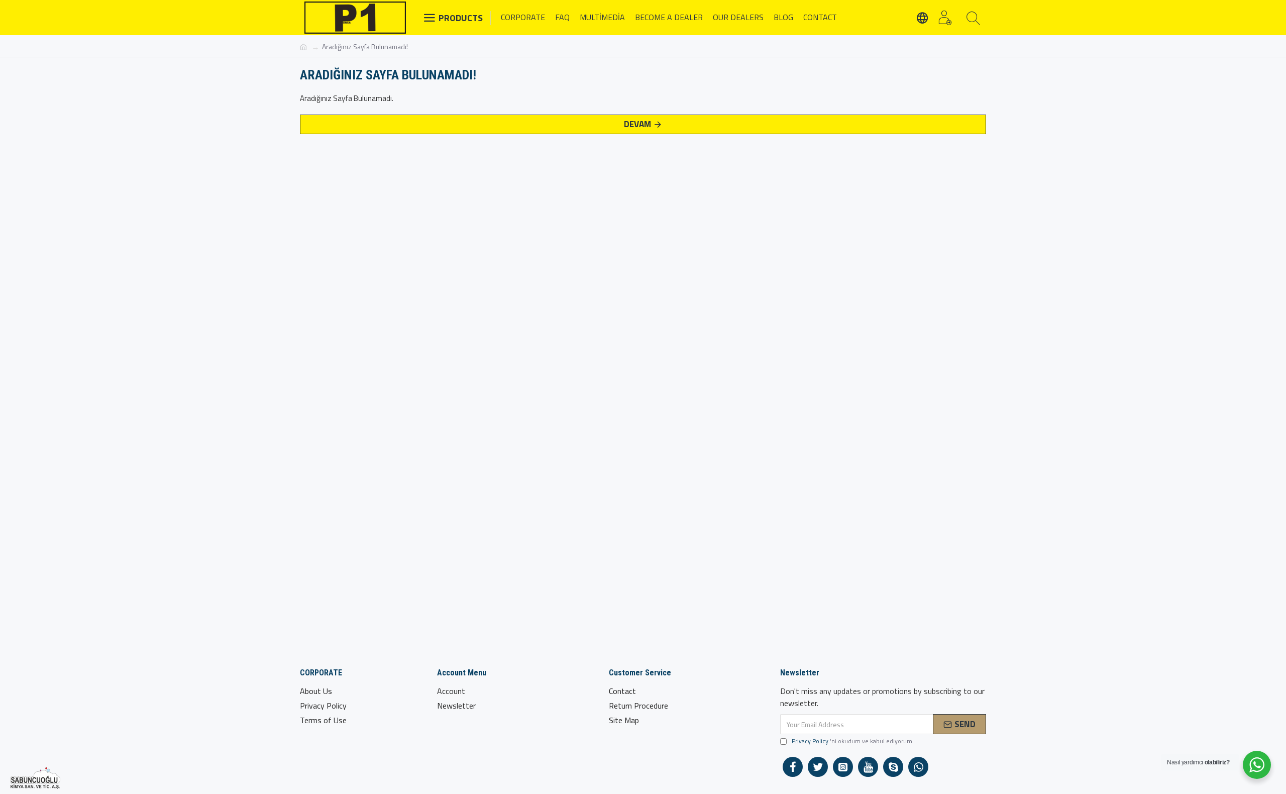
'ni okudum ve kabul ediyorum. (853, 741)
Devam (637, 124)
